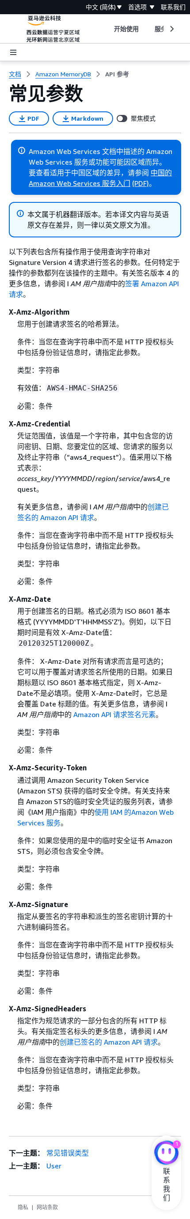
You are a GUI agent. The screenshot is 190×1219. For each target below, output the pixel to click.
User (53, 1165)
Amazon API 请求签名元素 (114, 714)
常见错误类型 (67, 1152)
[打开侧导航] (13, 52)
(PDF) (140, 183)
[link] (117, 74)
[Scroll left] (107, 29)
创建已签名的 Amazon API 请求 (109, 1042)
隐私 (23, 1207)
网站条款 (47, 1207)
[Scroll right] (171, 29)
